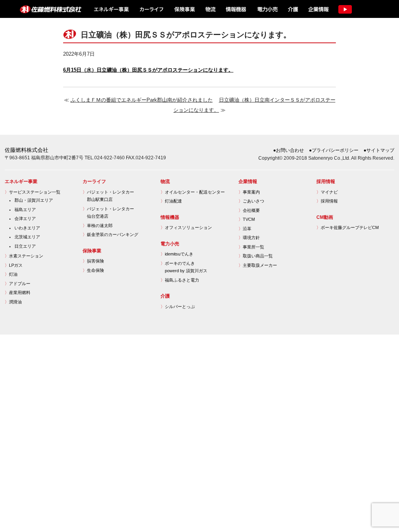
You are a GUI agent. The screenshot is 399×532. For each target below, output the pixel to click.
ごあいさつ (251, 201)
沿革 (244, 228)
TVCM (246, 219)
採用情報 (327, 201)
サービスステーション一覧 (32, 192)
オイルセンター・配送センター (193, 192)
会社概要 (249, 210)
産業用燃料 (17, 292)
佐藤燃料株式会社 (46, 9)
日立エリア (25, 246)
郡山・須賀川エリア (33, 200)
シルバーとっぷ (178, 306)
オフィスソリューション (186, 227)
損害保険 (93, 261)
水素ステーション (24, 256)
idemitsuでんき (177, 254)
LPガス (14, 265)
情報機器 (236, 9)
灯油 (11, 274)
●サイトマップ (379, 150)
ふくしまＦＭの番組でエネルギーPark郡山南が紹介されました (142, 100)
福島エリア (25, 209)
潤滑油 (13, 301)
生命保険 (93, 270)
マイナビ (327, 192)
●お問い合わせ (288, 150)
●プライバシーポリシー (333, 150)
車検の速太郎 (98, 225)
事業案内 (249, 192)
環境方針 (249, 237)
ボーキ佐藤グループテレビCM (347, 227)
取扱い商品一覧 (255, 256)
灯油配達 (171, 201)
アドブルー (17, 283)
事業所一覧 (251, 247)
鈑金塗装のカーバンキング (110, 234)
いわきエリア (27, 227)
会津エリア (25, 218)
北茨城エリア (27, 236)
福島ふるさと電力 (180, 280)
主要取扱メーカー (257, 265)
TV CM (345, 9)
